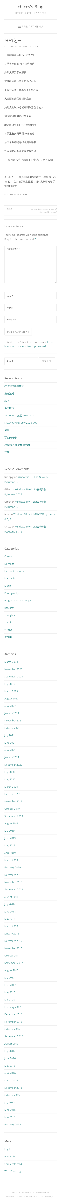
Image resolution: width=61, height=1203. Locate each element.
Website (11, 320)
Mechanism (10, 578)
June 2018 (10, 911)
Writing (8, 629)
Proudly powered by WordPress (30, 1192)
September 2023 (13, 676)
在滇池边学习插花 (14, 386)
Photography (11, 593)
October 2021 (12, 728)
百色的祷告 (10, 437)
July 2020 (9, 772)
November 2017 (13, 948)
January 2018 (11, 933)
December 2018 (13, 874)
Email (10, 308)
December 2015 (13, 1087)
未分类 (8, 637)
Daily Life (21, 194)
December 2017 (13, 940)
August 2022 (11, 698)
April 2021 (10, 750)
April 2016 (10, 1073)
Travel (7, 622)
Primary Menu (32, 26)
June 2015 (10, 1109)
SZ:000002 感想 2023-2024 (19, 415)
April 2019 (10, 852)
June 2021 (10, 742)
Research (9, 607)
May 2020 (9, 779)
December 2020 (13, 764)
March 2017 (11, 999)
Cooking (8, 556)
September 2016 (13, 1036)
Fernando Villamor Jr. (41, 1196)
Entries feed (10, 1156)
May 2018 (9, 918)
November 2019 (13, 801)
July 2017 (9, 977)
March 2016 (11, 1080)
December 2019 (13, 794)
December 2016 (13, 1014)
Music (7, 585)
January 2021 (11, 757)
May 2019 (9, 845)
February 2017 (12, 1007)
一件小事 (8, 209)
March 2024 (11, 661)
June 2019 (10, 838)
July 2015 (9, 1102)
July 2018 (9, 904)
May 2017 (9, 992)
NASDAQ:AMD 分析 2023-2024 (21, 422)
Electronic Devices (14, 571)
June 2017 (10, 985)
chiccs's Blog (30, 7)
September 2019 (13, 816)
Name (10, 296)
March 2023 (11, 691)
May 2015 (9, 1117)
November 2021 (13, 720)
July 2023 (9, 684)
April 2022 (10, 706)
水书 (6, 400)
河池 (6, 430)
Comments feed (13, 1163)
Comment (13, 249)
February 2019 (12, 867)
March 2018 (11, 926)
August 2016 (11, 1043)
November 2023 (13, 669)
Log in (7, 1149)
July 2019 (9, 830)
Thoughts (9, 615)
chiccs (37, 46)
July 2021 (9, 735)
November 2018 (13, 882)
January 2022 (11, 713)
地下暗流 (9, 408)
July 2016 (9, 1051)
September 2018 (13, 889)
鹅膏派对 (9, 393)
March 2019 (11, 860)
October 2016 (12, 1029)
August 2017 (11, 970)
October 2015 (12, 1095)
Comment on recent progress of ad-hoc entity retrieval (44, 210)
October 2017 (12, 955)
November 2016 (13, 1021)
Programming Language (17, 600)
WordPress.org (12, 1171)
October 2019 (12, 808)
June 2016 (10, 1058)
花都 (6, 452)
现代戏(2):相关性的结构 (17, 444)
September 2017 (13, 962)
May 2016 (9, 1065)
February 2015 (12, 1124)
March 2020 (11, 786)
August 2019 (11, 823)
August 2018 (11, 896)
